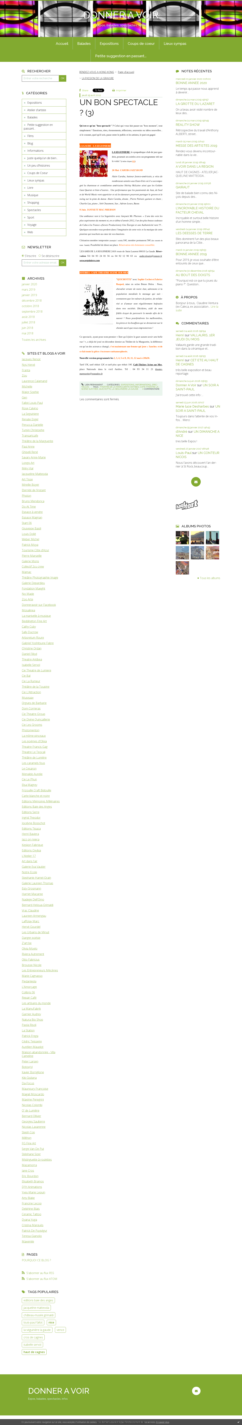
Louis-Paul (183, 453)
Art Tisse (27, 479)
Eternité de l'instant (34, 490)
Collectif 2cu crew (33, 566)
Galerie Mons (30, 561)
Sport (30, 217)
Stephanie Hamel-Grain (36, 878)
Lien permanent (93, 384)
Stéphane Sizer (31, 1154)
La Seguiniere (30, 414)
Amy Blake (28, 1198)
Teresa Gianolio (32, 1236)
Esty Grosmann (31, 888)
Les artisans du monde (36, 1003)
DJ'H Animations (32, 1187)
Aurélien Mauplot (32, 1047)
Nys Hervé (28, 365)
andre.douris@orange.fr (150, 256)
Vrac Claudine (30, 910)
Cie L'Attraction (31, 692)
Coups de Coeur (37, 173)
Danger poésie (31, 938)
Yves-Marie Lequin (33, 1192)
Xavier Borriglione (33, 1072)
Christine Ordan (31, 648)
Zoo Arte (27, 599)
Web (30, 232)
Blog (30, 143)
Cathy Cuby (29, 627)
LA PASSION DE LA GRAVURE (98, 78)
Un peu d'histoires (38, 165)
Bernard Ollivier (31, 1116)
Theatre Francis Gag (34, 747)
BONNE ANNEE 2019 (191, 254)
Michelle (27, 386)
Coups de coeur (141, 43)
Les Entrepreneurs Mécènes (40, 970)
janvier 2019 (29, 295)
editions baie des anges (38, 1300)
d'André (181, 431)
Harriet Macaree (32, 894)
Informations (35, 151)
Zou (24, 375)
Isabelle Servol (31, 665)
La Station (28, 1030)
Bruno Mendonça (33, 501)
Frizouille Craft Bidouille (36, 790)
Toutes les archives (34, 340)
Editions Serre (30, 812)
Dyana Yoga (29, 1220)
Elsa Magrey (29, 785)
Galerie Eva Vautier (34, 867)
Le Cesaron (29, 768)
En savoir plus (162, 1422)
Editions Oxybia (31, 850)
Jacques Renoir (31, 359)
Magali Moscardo (33, 1094)
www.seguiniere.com (90, 260)
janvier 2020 (29, 284)
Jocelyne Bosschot (33, 823)
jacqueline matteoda (36, 1308)
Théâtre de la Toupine (35, 687)
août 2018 (28, 317)
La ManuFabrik (31, 1009)
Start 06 (27, 523)
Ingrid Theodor (31, 818)
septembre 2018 (32, 311)
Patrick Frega (30, 1036)
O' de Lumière (30, 1110)
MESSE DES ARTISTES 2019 (196, 145)
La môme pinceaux (34, 736)
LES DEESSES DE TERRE (194, 233)
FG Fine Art (29, 1143)
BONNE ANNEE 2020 (191, 83)
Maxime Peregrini (33, 1099)
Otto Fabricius (31, 959)
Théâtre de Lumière (34, 757)
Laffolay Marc (30, 921)
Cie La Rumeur (31, 681)
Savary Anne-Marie (34, 457)
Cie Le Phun (29, 779)
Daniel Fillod (29, 654)
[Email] (196, 482)
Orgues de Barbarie (34, 703)
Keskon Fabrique (32, 845)
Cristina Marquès (32, 1225)
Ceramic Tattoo (31, 1214)
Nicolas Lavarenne (34, 1127)
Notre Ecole (29, 872)
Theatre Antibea (32, 659)
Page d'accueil (126, 72)
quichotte (105, 389)
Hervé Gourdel (31, 927)
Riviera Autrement (33, 954)
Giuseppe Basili (31, 528)
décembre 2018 (32, 300)
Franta (26, 370)
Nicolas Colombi (32, 1105)
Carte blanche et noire (36, 796)
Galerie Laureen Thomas (37, 883)
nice (51, 1322)
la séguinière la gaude (37, 1330)
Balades (84, 43)
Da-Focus (28, 1083)
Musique (32, 195)
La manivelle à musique (36, 616)
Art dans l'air (29, 861)
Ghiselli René (30, 452)
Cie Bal (26, 676)
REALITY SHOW (188, 125)
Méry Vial (27, 468)
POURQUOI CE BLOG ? (36, 1260)
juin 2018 (27, 328)
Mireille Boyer (30, 485)
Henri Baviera (30, 834)
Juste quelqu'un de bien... (42, 158)
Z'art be (27, 943)
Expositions (109, 43)
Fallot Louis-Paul (32, 403)
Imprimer (121, 90)
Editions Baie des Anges (37, 807)
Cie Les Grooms (32, 725)
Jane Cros (28, 1170)
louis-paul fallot (33, 1322)
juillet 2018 (28, 322)
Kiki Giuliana (29, 1078)
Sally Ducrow (30, 632)
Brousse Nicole (31, 965)
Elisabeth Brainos (33, 1181)
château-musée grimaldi (39, 1315)
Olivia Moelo (29, 948)
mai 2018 (27, 333)
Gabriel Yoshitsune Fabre (38, 643)
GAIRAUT (183, 187)
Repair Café (29, 998)
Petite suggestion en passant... (121, 56)
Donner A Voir (186, 385)
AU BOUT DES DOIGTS (193, 275)
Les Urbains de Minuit (35, 932)
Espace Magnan (32, 517)
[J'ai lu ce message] (238, 1422)
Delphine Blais (31, 1209)
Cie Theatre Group (33, 714)
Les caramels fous (33, 763)
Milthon (26, 1138)
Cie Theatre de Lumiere (36, 670)
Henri (180, 335)
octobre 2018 (30, 306)
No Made (28, 594)
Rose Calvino (30, 408)
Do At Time (29, 507)
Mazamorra (29, 1165)
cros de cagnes (33, 1337)
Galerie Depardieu (33, 583)
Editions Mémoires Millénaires (41, 801)
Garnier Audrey (31, 1014)
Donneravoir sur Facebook (39, 605)
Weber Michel (30, 539)
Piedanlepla (29, 981)
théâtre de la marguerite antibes (119, 387)
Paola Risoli (29, 1025)
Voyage (31, 225)
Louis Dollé (29, 534)
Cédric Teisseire (32, 1041)
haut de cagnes (34, 1352)
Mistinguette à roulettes (37, 1160)
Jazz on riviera (30, 839)
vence (60, 1330)
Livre (30, 188)
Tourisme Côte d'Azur (35, 550)
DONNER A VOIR (121, 15)
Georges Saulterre (33, 1121)
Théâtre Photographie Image (40, 577)
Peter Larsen (30, 1061)
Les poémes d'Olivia (34, 741)
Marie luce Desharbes (192, 406)
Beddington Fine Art (34, 621)
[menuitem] (62, 43)
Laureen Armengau (34, 916)
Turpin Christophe (33, 430)
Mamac (26, 572)
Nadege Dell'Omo (33, 899)
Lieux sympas (175, 43)
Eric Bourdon (30, 1176)
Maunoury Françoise (35, 1089)
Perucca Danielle (32, 425)
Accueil (62, 43)
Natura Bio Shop (32, 1020)
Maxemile (28, 1241)
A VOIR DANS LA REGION (195, 166)
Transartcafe (30, 435)
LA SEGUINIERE (121, 152)
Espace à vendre (32, 512)
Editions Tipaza (31, 829)
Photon (26, 496)
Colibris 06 (28, 992)
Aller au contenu (12, 3)
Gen (24, 397)
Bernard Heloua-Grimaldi (37, 905)
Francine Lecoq (31, 1203)
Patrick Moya (30, 545)
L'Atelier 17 (29, 856)
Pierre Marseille (32, 556)
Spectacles (34, 210)
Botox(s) (27, 1067)
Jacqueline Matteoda (35, 474)
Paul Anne (28, 446)
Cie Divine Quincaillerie (36, 719)
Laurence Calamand (34, 381)
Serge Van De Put (33, 1149)
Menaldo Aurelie (32, 774)
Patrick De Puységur (34, 1231)
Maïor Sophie (30, 392)
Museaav (27, 698)
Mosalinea (28, 610)
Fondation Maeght (33, 588)
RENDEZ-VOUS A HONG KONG (96, 72)
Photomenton (30, 730)
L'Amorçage (29, 987)
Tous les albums (210, 578)
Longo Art (28, 463)
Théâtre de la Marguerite (37, 441)
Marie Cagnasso (32, 976)
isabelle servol (32, 1345)
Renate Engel (30, 419)
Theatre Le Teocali (33, 752)
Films (30, 136)
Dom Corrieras (31, 708)
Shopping (33, 202)
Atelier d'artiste (36, 110)
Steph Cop (28, 1132)
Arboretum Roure (33, 637)
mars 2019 (28, 289)
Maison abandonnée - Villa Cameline (38, 1054)
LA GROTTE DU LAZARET (195, 104)
